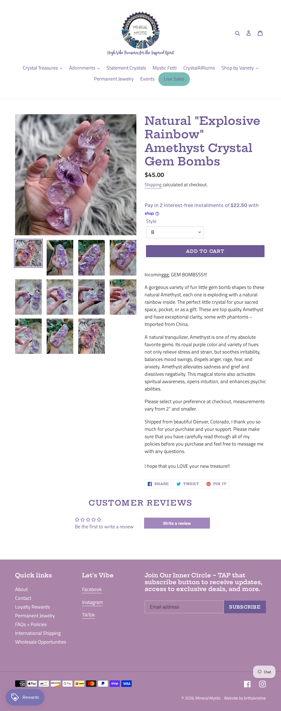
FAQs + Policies (31, 624)
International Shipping (38, 633)
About (21, 589)
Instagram (92, 602)
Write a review (177, 523)
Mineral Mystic (208, 698)
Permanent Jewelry (35, 615)
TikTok (88, 614)
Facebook (92, 589)
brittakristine (255, 698)
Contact (23, 598)
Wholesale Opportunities (40, 642)
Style (151, 221)
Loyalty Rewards (32, 606)
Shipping (153, 184)
